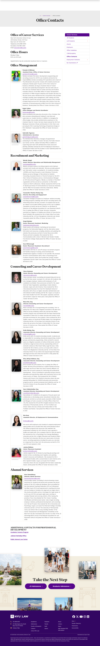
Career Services (72, 35)
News (59, 626)
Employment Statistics (73, 59)
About (59, 621)
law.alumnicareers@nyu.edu (32, 478)
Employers (70, 47)
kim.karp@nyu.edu (28, 421)
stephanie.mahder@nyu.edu (31, 225)
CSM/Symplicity (71, 53)
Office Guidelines (72, 50)
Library (60, 624)
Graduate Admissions (61, 586)
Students (47, 621)
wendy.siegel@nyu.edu (29, 164)
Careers (33, 628)
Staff (46, 626)
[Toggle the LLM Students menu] (87, 41)
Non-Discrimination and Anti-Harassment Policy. (59, 641)
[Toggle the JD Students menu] (87, 37)
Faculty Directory (76, 623)
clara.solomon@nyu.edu (30, 275)
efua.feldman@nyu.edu (29, 362)
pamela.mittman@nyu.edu (30, 74)
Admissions (34, 624)
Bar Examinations (72, 63)
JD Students (70, 38)
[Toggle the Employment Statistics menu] (87, 59)
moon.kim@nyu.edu (28, 305)
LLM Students (71, 41)
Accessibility (75, 628)
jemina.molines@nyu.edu (30, 451)
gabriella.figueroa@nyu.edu (30, 137)
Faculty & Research (36, 626)
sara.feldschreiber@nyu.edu (31, 393)
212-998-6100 (16, 621)
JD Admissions (35, 586)
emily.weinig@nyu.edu (29, 334)
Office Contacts (72, 56)
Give (73, 621)
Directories (75, 625)
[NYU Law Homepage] (19, 617)
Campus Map (16, 628)
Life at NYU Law (35, 631)
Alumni (69, 44)
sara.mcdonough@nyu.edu (30, 248)
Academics (34, 621)
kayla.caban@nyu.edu (29, 112)
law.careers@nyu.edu (20, 47)
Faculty (46, 624)
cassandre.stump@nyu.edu (31, 196)
